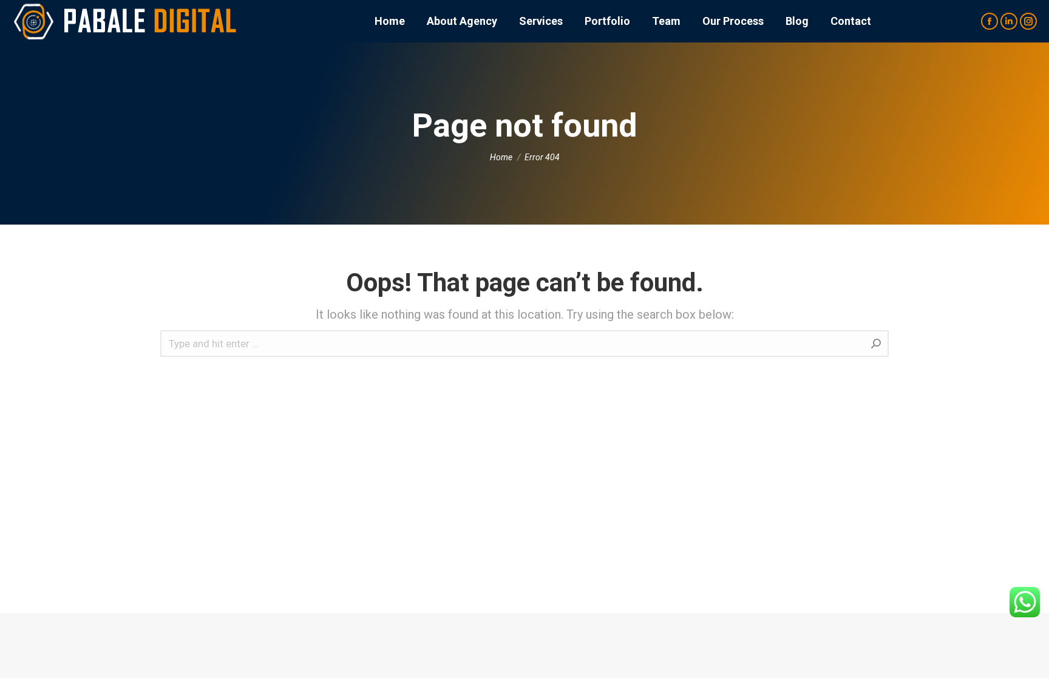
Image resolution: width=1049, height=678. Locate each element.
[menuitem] (389, 21)
